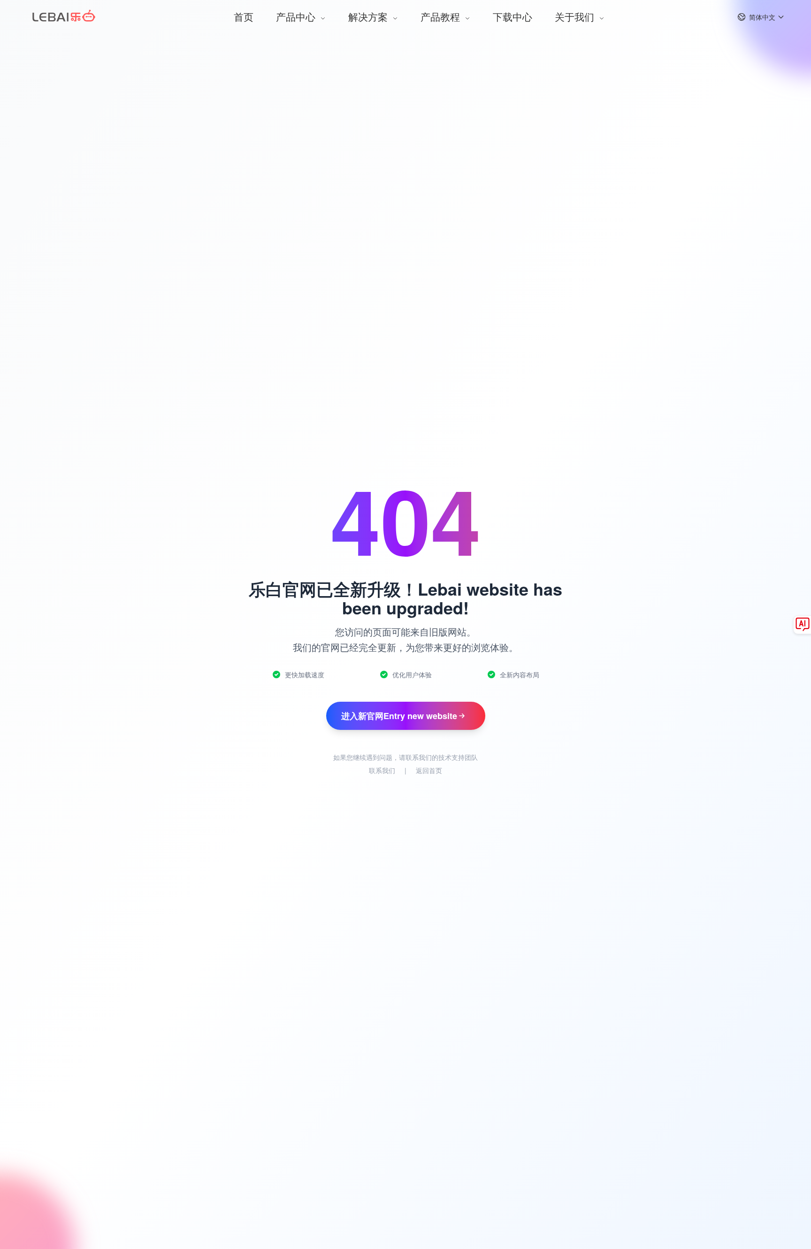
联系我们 (382, 770)
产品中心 (297, 16)
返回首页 (429, 770)
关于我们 (576, 16)
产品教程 (442, 16)
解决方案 (369, 16)
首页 (243, 16)
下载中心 (512, 16)
